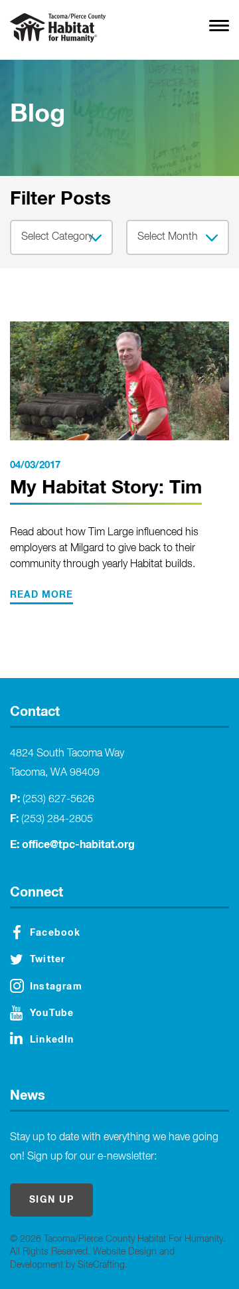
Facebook (55, 933)
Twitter (47, 959)
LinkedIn (52, 1040)
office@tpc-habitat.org (78, 844)
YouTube (52, 1013)
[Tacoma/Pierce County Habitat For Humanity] (58, 28)
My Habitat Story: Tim (106, 488)
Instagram (56, 986)
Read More (41, 595)
